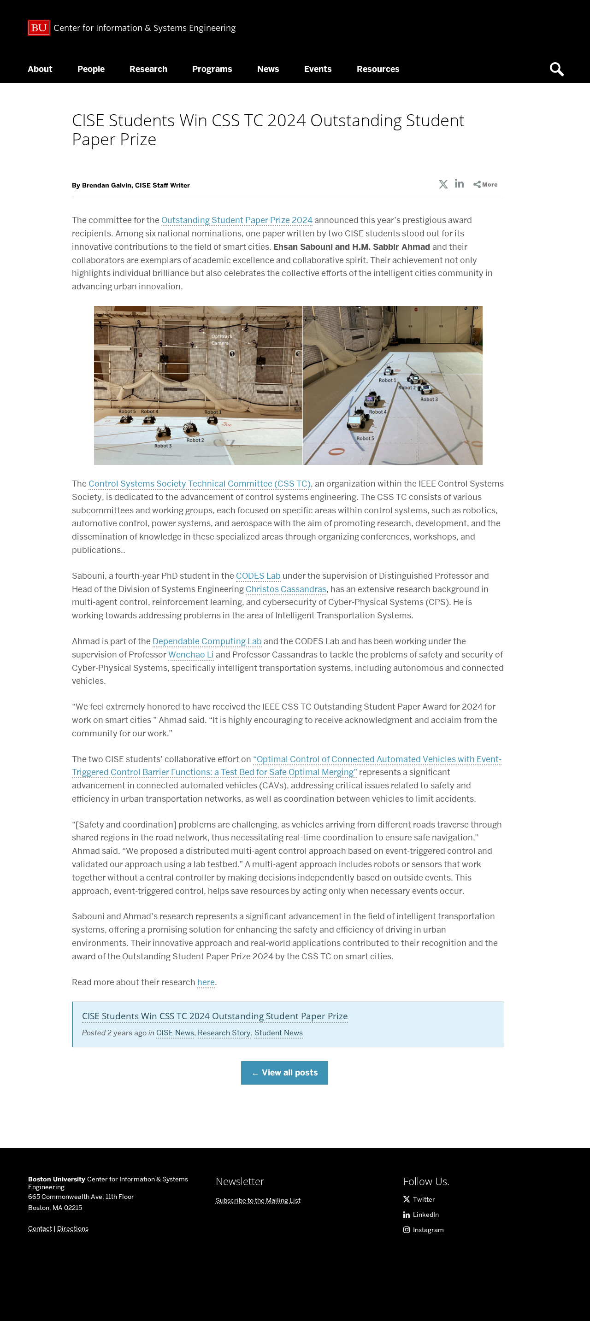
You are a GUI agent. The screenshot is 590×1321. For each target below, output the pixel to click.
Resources (378, 69)
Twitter (424, 1199)
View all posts (290, 1072)
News (268, 69)
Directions (72, 1228)
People (91, 69)
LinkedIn (426, 1214)
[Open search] (560, 69)
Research (148, 69)
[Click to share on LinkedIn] (459, 184)
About (40, 69)
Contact (40, 1228)
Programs (212, 69)
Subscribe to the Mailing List (258, 1200)
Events (318, 69)
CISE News (175, 1033)
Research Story (224, 1033)
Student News (278, 1033)
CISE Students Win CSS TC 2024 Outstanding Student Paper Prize (215, 1016)
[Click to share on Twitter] (443, 184)
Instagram (428, 1230)
